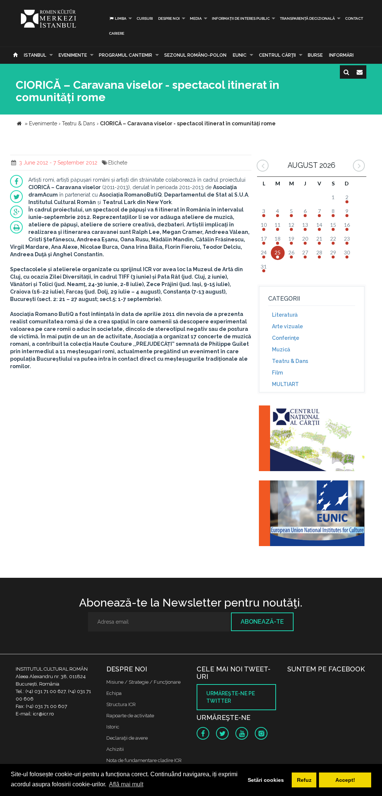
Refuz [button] (304, 780)
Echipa (114, 693)
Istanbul (35, 55)
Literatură (285, 315)
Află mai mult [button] (126, 784)
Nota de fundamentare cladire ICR (144, 760)
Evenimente (73, 55)
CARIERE (116, 33)
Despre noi (169, 18)
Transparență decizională (307, 18)
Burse (315, 55)
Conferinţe (285, 338)
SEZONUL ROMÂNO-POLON (195, 55)
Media (196, 18)
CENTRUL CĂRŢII (277, 55)
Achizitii (115, 749)
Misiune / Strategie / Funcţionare (143, 682)
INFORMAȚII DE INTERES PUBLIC (241, 18)
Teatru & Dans (290, 361)
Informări (341, 55)
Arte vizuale (287, 326)
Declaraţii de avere (127, 738)
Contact (354, 18)
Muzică (281, 349)
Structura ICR (121, 704)
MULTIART (285, 384)
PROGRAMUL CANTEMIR (125, 55)
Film (277, 373)
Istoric (112, 727)
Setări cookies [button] (266, 780)
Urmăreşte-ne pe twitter (230, 697)
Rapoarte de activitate (130, 715)
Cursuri (145, 18)
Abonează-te (262, 621)
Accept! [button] (345, 780)
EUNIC (240, 55)
